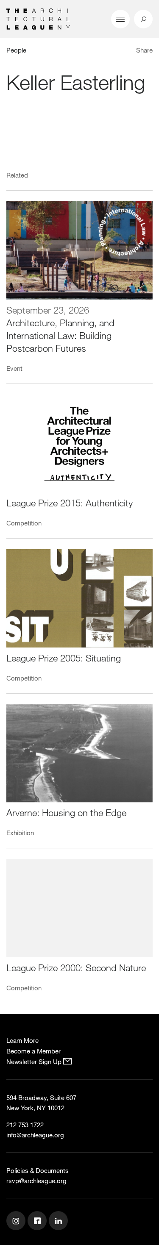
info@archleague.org (35, 1135)
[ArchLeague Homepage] (38, 18)
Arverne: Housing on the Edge (66, 812)
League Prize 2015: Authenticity (69, 503)
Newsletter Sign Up (34, 1061)
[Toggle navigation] (120, 19)
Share (144, 50)
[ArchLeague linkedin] (59, 1221)
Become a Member (33, 1051)
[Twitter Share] (119, 51)
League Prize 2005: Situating (63, 658)
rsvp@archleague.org (36, 1180)
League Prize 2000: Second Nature (76, 967)
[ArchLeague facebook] (38, 1221)
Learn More (22, 1040)
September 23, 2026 (47, 310)
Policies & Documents (37, 1170)
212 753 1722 (25, 1124)
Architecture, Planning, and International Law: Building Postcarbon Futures (60, 335)
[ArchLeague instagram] (17, 1221)
